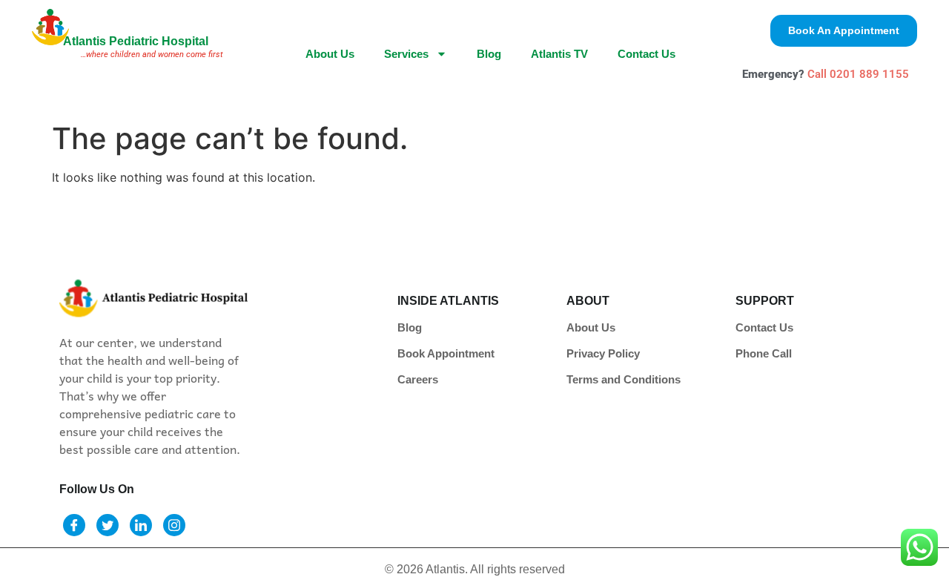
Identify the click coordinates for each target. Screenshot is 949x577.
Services (406, 53)
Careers (417, 379)
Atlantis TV (559, 53)
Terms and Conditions (623, 379)
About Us (329, 53)
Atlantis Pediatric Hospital (135, 41)
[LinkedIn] (141, 525)
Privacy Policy (603, 353)
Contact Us (646, 53)
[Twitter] (107, 525)
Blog (489, 53)
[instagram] (174, 525)
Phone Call (763, 353)
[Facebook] (74, 525)
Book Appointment (446, 353)
